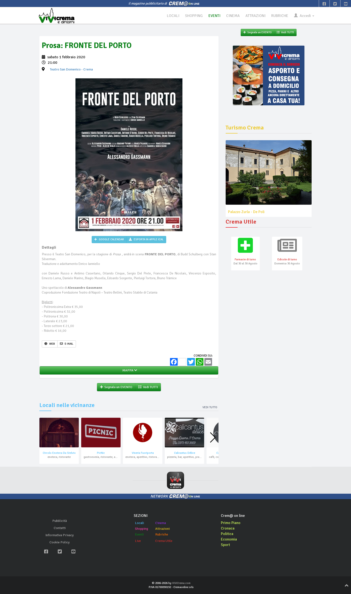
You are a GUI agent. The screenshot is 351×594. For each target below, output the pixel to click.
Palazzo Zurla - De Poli (246, 211)
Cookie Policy (59, 542)
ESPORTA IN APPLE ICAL (148, 239)
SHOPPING (194, 15)
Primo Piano (230, 522)
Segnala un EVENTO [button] (117, 387)
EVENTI (214, 15)
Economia (229, 539)
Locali (139, 523)
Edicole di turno (287, 259)
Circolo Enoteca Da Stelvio (59, 453)
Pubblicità (59, 521)
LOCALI (173, 15)
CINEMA (233, 15)
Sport (225, 544)
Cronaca (227, 528)
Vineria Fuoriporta (143, 453)
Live (138, 541)
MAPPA (127, 370)
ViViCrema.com (181, 583)
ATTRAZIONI (255, 15)
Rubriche (161, 534)
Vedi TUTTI (150, 387)
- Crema (71, 69)
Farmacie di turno (245, 259)
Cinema (160, 523)
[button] (213, 437)
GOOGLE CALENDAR (111, 239)
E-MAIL (68, 344)
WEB (51, 344)
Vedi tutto (209, 407)
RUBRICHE (279, 15)
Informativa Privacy (59, 535)
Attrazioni (162, 529)
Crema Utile (163, 541)
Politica (227, 533)
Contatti (60, 528)
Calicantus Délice (184, 453)
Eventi (139, 534)
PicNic (101, 453)
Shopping (141, 529)
